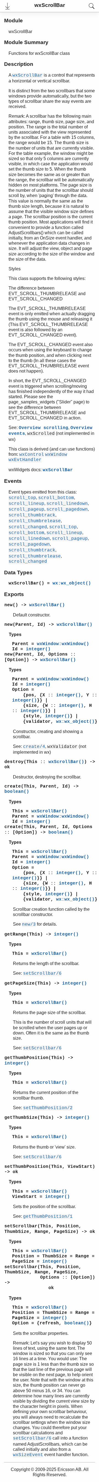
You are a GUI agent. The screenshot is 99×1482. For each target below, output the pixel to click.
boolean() (16, 791)
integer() (38, 649)
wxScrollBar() (47, 605)
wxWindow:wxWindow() (63, 644)
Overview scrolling (43, 427)
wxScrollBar (58, 470)
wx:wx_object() (72, 583)
